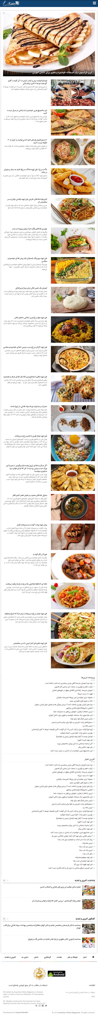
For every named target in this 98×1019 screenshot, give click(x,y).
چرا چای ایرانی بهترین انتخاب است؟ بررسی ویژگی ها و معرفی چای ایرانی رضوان (64, 704)
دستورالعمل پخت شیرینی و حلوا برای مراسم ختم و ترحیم (72, 722)
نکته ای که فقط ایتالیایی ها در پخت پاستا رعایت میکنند (26, 584)
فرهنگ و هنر (72, 957)
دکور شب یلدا (88, 853)
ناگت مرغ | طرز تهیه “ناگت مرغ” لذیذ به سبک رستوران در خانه (25, 171)
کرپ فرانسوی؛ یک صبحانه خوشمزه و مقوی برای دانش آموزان (71, 715)
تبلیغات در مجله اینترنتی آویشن (84, 992)
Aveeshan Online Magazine (69, 1012)
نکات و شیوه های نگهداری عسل (81, 701)
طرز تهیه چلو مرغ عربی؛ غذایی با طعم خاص (30, 317)
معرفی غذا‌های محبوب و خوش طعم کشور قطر (29, 495)
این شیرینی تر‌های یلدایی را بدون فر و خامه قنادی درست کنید (70, 868)
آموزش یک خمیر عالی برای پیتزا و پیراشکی (31, 288)
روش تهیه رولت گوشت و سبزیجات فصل (32, 525)
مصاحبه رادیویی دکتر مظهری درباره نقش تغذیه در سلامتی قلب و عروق (54, 939)
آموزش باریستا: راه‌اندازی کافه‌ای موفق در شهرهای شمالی (72, 690)
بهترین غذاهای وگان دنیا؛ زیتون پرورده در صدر (29, 228)
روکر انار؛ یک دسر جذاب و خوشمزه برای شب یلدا (75, 839)
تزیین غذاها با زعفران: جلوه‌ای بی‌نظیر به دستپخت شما (73, 711)
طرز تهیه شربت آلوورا (85, 740)
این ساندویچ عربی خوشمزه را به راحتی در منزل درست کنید (27, 112)
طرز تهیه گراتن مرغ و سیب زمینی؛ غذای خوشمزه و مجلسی (25, 347)
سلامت (59, 957)
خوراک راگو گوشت (40, 554)
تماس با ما (69, 992)
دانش (36, 957)
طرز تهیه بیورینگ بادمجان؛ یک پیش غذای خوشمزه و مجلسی (27, 260)
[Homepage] (93, 957)
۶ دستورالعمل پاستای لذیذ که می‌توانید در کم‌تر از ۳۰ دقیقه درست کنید (27, 141)
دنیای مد (24, 957)
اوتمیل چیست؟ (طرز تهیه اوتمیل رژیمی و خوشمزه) (74, 736)
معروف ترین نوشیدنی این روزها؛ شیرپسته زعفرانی (74, 697)
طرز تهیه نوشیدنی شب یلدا (83, 860)
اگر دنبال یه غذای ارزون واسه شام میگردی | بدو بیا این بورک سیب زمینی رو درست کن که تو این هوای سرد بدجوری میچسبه (26, 468)
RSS (93, 996)
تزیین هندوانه (87, 843)
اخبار (85, 957)
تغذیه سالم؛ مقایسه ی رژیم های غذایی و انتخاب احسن (60, 887)
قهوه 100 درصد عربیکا (85, 693)
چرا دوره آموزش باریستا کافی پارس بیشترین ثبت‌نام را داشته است (69, 683)
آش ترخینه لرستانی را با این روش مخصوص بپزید (75, 743)
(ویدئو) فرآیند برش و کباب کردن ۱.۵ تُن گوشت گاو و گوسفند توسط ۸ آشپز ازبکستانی (27, 82)
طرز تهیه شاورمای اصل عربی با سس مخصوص (30, 643)
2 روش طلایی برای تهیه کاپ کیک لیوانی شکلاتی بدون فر (72, 836)
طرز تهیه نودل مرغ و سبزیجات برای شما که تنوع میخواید (25, 613)
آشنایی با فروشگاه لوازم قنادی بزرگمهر (79, 708)
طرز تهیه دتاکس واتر (85, 747)
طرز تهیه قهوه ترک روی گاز (83, 864)
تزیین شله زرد (88, 725)
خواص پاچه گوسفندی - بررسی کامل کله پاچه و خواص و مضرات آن (56, 900)
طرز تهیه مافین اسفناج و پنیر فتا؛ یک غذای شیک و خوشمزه (25, 376)
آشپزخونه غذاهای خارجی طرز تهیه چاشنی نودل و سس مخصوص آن (27, 201)
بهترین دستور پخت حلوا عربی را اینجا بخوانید (76, 733)
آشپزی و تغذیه (10, 957)
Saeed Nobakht (22, 1012)
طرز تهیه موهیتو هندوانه (84, 857)
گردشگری (47, 957)
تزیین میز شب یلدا (86, 846)
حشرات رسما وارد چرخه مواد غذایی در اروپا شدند (28, 406)
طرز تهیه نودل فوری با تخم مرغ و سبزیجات (31, 436)
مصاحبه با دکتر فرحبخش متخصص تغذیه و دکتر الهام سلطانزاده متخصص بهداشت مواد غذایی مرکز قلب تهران (42, 926)
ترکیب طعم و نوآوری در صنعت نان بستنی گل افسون (74, 686)
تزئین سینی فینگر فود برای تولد (81, 718)
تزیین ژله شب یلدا (86, 850)
